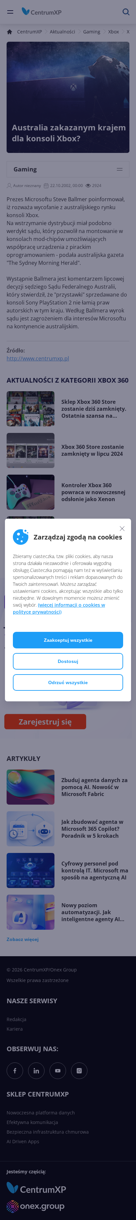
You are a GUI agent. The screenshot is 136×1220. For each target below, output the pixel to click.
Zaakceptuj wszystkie (68, 640)
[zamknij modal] (122, 528)
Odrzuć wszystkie (68, 682)
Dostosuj (68, 661)
